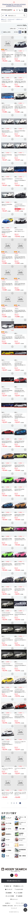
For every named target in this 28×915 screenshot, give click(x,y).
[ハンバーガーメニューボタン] (25, 10)
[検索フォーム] (22, 10)
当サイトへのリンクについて (20, 905)
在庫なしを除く (7, 32)
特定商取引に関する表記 (7, 905)
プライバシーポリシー (20, 903)
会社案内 (7, 903)
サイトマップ (14, 908)
